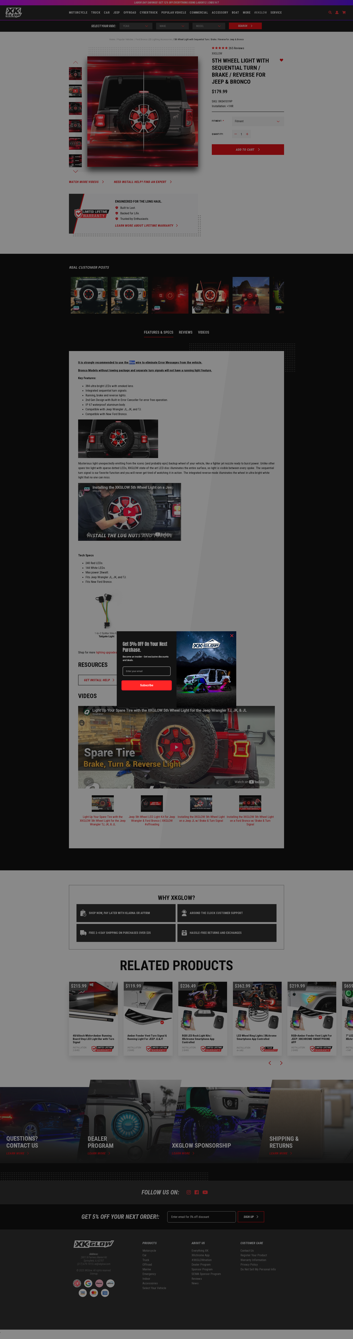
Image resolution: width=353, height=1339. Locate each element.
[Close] (231, 635)
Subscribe (146, 685)
